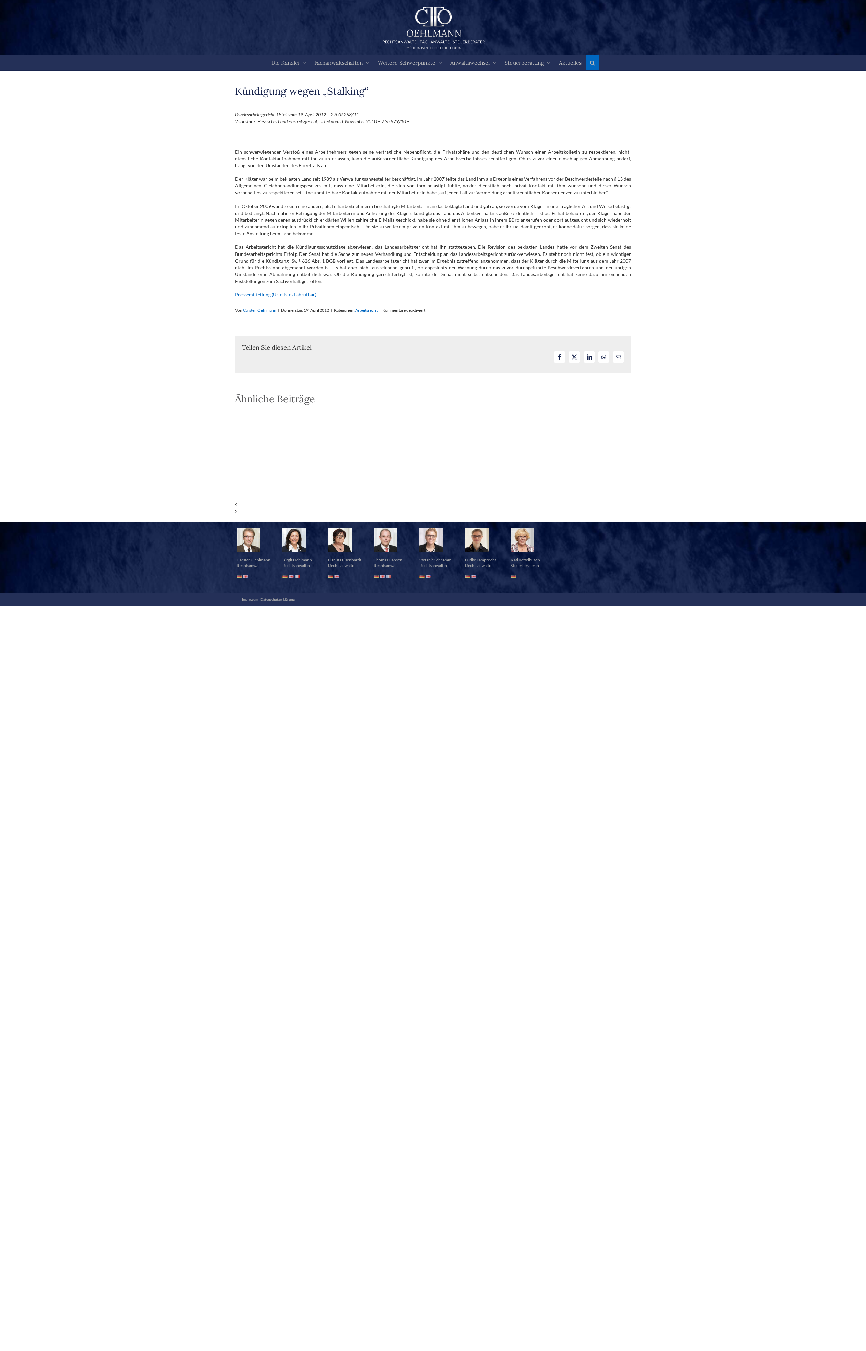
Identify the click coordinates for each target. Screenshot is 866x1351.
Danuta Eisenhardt (344, 559)
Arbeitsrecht (366, 310)
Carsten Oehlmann (259, 310)
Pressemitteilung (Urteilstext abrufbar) (275, 294)
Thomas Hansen (388, 559)
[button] (592, 62)
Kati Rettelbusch (525, 559)
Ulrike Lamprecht (480, 559)
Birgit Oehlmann (297, 559)
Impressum (250, 599)
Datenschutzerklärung (277, 599)
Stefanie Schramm (435, 559)
